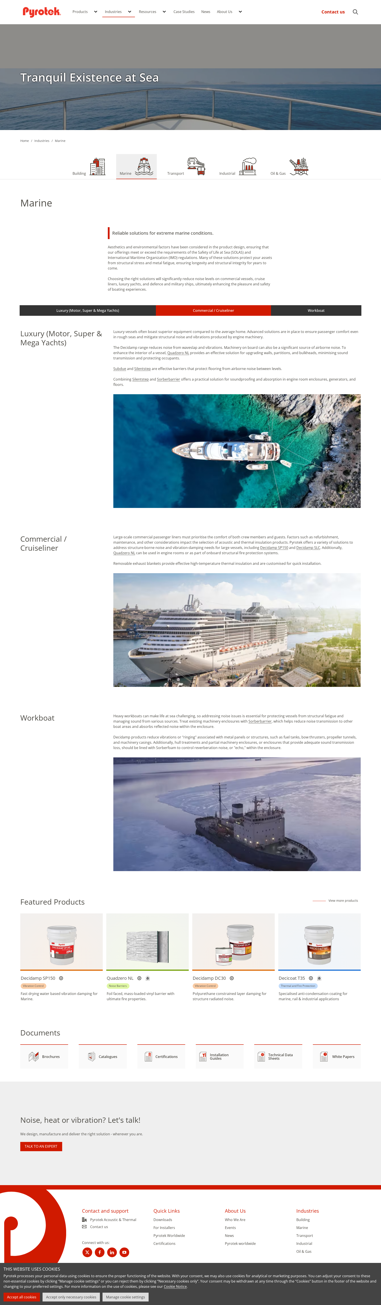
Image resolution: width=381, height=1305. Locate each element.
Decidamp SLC (308, 547)
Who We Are (235, 1220)
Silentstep (142, 368)
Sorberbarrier (168, 379)
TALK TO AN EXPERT (41, 1146)
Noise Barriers (118, 986)
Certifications (164, 1244)
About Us (224, 11)
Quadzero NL (178, 352)
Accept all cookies (21, 1297)
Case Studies (184, 11)
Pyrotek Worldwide (169, 1236)
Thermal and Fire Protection (298, 986)
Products (80, 11)
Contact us (99, 1226)
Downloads (162, 1220)
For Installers (164, 1228)
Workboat (316, 310)
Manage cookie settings (125, 1297)
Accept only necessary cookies (71, 1297)
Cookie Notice (175, 1286)
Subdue (119, 368)
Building (303, 1220)
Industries (113, 11)
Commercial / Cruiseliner (213, 310)
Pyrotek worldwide (240, 1244)
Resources (147, 11)
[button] (95, 12)
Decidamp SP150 (274, 547)
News (205, 11)
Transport (304, 1236)
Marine (302, 1228)
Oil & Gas (304, 1251)
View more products (343, 901)
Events (230, 1228)
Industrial (304, 1244)
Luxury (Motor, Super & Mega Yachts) (87, 310)
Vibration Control (33, 986)
